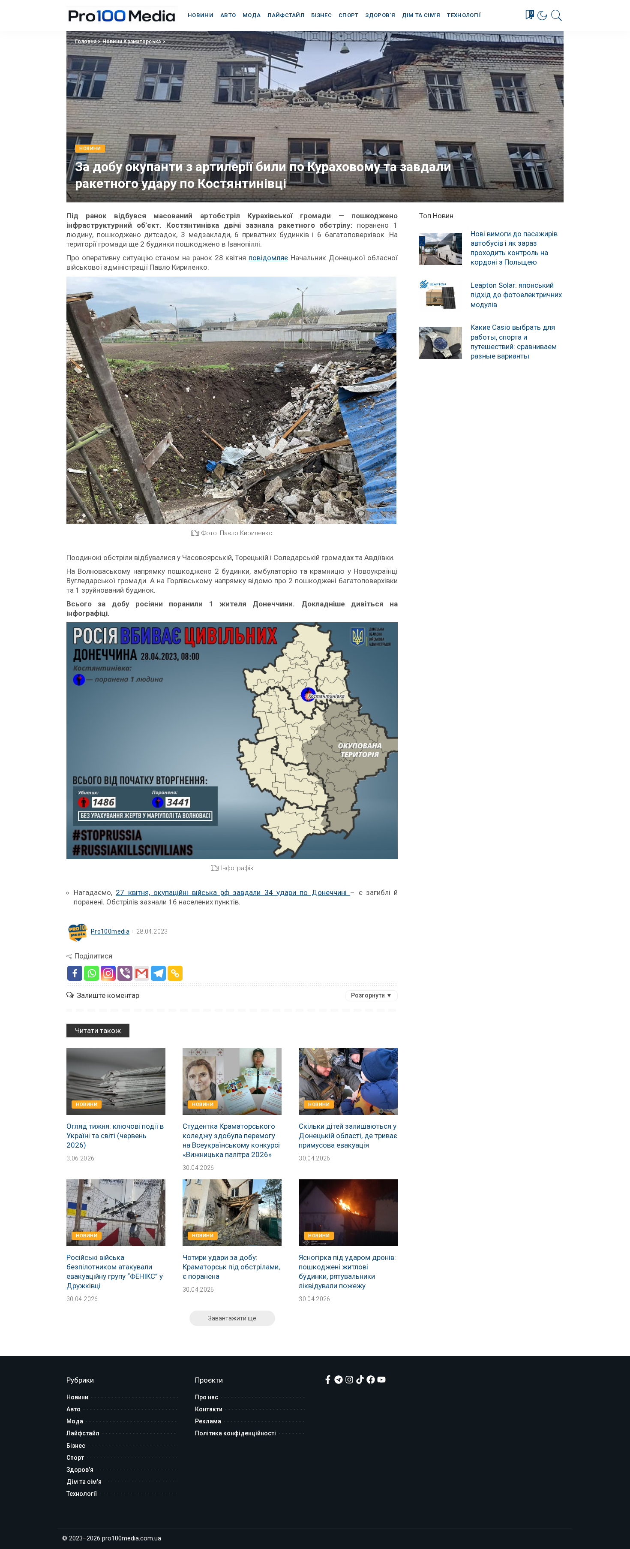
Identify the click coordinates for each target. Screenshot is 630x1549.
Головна (85, 42)
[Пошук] (557, 15)
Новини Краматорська (131, 42)
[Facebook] (74, 973)
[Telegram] (158, 973)
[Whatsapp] (91, 973)
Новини (90, 148)
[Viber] (124, 973)
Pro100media (110, 931)
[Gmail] (141, 973)
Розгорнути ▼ (371, 995)
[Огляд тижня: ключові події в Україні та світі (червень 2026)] (115, 1081)
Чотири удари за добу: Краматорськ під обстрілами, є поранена (231, 1267)
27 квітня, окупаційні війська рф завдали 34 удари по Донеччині (233, 892)
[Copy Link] (175, 973)
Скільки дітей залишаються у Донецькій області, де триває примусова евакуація (348, 1135)
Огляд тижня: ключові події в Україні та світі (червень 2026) (115, 1135)
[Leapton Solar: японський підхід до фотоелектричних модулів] (440, 296)
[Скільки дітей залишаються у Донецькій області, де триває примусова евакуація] (348, 1081)
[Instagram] (108, 973)
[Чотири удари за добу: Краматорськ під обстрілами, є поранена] (232, 1212)
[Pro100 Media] (122, 15)
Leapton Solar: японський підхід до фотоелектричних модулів (516, 294)
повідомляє (268, 257)
